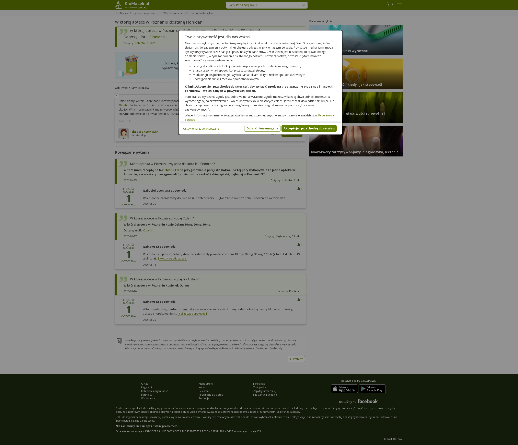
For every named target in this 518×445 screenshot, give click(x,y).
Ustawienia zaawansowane (201, 128)
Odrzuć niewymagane (262, 128)
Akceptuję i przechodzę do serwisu (309, 128)
